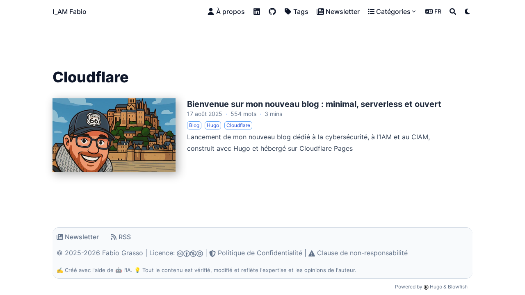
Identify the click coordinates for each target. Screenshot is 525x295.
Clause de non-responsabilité (361, 253)
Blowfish (458, 287)
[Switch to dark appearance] (467, 11)
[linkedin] (256, 11)
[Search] (453, 11)
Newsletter (82, 237)
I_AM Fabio (69, 11)
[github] (272, 11)
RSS (125, 237)
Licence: (163, 253)
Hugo (435, 287)
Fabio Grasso (122, 253)
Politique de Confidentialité (259, 253)
